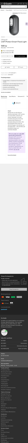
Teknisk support (5, 422)
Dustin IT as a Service (6, 396)
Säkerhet (3, 405)
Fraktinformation (5, 375)
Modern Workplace (5, 398)
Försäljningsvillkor (5, 370)
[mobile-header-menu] (2, 3)
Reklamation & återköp (6, 420)
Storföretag (4, 440)
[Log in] (23, 3)
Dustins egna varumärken (7, 438)
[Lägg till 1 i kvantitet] (12, 56)
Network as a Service (6, 399)
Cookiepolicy (4, 381)
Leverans (3, 418)
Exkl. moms (3, 47)
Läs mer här (16, 149)
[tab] (4, 96)
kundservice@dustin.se (6, 360)
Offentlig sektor (5, 442)
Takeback (3, 409)
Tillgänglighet (4, 383)
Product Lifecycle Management (8, 407)
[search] (25, 6)
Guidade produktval (6, 389)
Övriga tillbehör (9, 10)
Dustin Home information (7, 426)
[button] (18, 3)
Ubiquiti (4, 40)
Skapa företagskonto (14, 289)
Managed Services (5, 394)
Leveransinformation (6, 373)
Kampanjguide (4, 385)
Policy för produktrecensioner (8, 387)
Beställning (4, 416)
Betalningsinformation (6, 371)
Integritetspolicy (5, 379)
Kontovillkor (4, 377)
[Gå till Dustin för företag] (8, 3)
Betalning (3, 424)
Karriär (2, 434)
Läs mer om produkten (6, 92)
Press (2, 430)
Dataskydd (3, 403)
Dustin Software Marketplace (8, 411)
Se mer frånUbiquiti (12, 155)
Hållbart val (4, 436)
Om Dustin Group (5, 432)
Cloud (2, 401)
